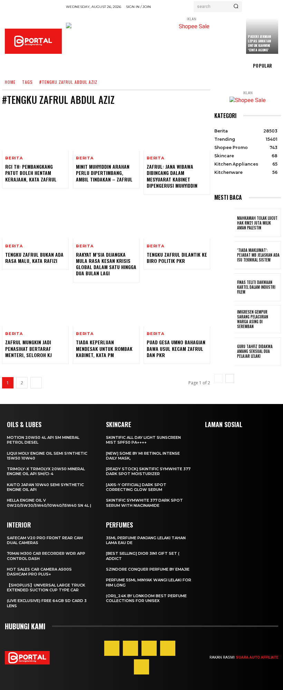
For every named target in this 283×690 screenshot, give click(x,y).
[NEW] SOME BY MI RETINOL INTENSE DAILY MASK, (143, 456)
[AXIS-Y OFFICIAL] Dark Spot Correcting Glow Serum (136, 487)
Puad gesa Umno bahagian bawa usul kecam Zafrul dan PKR (176, 348)
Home (10, 82)
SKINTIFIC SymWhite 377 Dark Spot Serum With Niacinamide (144, 502)
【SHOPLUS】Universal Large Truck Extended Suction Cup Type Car (46, 587)
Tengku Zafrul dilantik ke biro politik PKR (177, 257)
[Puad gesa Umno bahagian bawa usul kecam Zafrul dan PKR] (177, 307)
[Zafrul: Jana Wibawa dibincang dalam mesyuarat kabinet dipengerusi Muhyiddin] (177, 131)
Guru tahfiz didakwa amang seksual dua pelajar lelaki (255, 351)
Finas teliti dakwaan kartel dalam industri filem (256, 287)
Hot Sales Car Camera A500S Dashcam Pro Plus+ (39, 571)
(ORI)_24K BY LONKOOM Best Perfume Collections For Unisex (146, 598)
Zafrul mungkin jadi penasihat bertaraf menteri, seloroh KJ (28, 348)
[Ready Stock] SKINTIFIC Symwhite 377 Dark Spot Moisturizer (148, 471)
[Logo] (33, 41)
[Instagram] (130, 648)
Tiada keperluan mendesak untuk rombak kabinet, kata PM (104, 348)
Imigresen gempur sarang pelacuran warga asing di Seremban (252, 319)
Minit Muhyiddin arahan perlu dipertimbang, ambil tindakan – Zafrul (104, 173)
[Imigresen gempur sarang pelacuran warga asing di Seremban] (224, 319)
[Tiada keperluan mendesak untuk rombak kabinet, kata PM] (106, 307)
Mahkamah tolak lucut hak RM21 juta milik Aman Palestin (257, 223)
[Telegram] (167, 648)
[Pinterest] (149, 648)
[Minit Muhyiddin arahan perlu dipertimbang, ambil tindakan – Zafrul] (106, 131)
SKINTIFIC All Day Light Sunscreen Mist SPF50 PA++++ (143, 440)
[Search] (236, 6)
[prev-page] (218, 378)
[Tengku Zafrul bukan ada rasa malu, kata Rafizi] (35, 219)
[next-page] (36, 382)
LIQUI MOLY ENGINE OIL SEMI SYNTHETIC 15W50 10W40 (47, 456)
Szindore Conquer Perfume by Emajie (147, 569)
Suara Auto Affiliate (257, 657)
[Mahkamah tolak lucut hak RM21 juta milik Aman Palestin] (224, 223)
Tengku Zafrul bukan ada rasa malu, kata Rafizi (34, 257)
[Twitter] (141, 666)
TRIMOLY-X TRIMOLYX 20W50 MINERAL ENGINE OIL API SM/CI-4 (46, 471)
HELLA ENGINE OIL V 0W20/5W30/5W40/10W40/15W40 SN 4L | (49, 502)
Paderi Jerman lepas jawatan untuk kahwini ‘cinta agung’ (259, 43)
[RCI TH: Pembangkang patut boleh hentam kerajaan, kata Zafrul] (35, 131)
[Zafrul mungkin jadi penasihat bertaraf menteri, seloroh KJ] (35, 307)
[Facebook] (111, 648)
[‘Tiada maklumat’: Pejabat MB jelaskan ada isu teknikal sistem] (224, 255)
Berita (14, 158)
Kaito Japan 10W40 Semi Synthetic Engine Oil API (45, 487)
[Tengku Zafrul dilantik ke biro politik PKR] (177, 219)
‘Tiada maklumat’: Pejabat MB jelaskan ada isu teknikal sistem (258, 255)
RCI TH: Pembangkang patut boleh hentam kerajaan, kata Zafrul (31, 173)
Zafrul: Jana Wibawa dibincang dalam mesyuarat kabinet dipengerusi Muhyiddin (172, 176)
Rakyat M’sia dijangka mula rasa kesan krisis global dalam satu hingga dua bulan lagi (106, 264)
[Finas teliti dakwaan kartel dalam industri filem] (224, 287)
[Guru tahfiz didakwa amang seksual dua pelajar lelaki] (224, 351)
